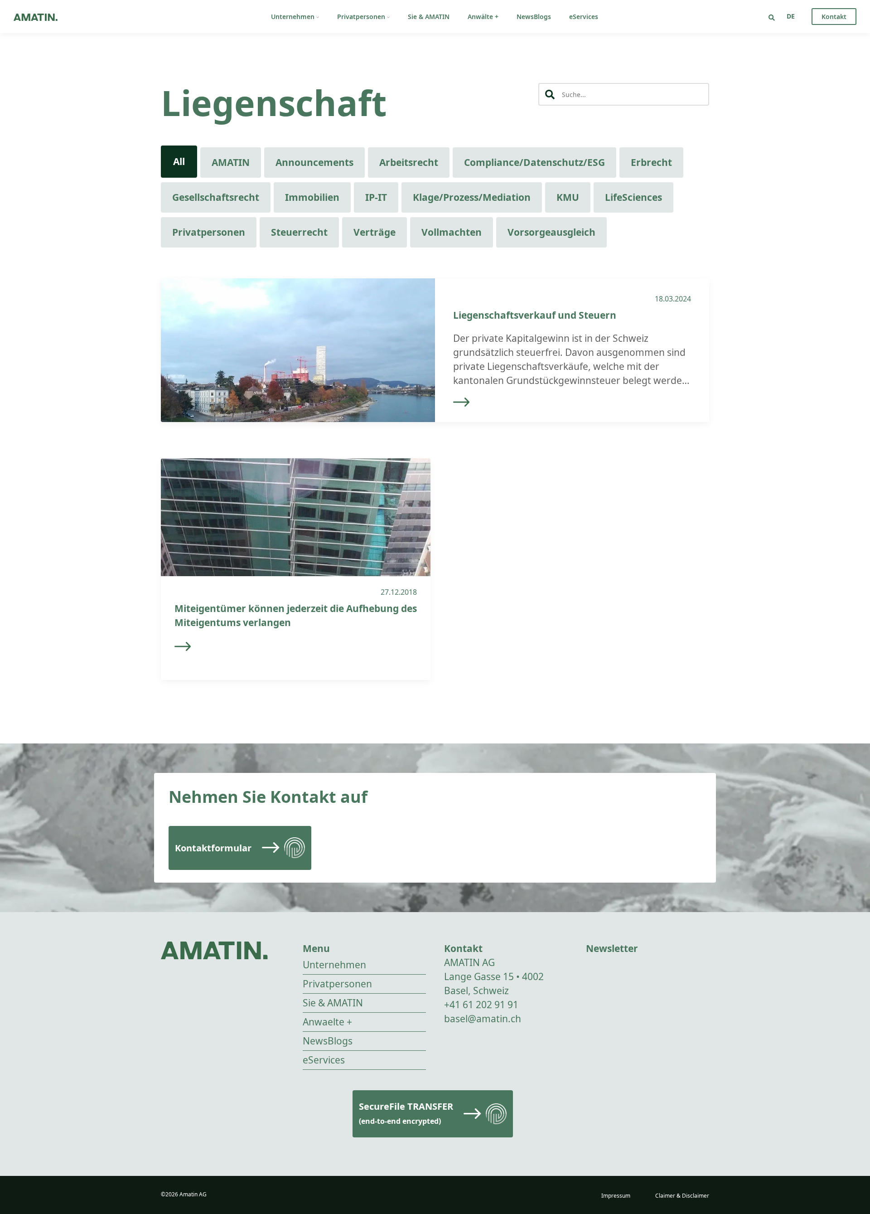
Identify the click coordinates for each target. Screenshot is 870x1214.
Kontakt (834, 16)
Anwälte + (483, 16)
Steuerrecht (299, 232)
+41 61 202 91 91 (481, 1004)
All (179, 161)
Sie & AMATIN (429, 16)
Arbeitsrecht (408, 162)
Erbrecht (651, 162)
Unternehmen (292, 16)
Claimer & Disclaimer (682, 1195)
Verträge (374, 232)
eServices (583, 16)
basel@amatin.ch (482, 1018)
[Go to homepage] (36, 17)
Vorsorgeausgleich (551, 232)
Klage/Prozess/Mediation (472, 197)
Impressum (615, 1195)
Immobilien (312, 197)
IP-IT (376, 197)
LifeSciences (633, 197)
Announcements (314, 162)
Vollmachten (451, 232)
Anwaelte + (327, 1021)
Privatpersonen (361, 16)
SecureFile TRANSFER (406, 1113)
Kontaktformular (213, 848)
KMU (567, 197)
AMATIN (231, 162)
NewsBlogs (534, 16)
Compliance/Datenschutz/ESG (534, 162)
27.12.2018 (399, 592)
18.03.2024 (673, 299)
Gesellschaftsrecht (215, 197)
